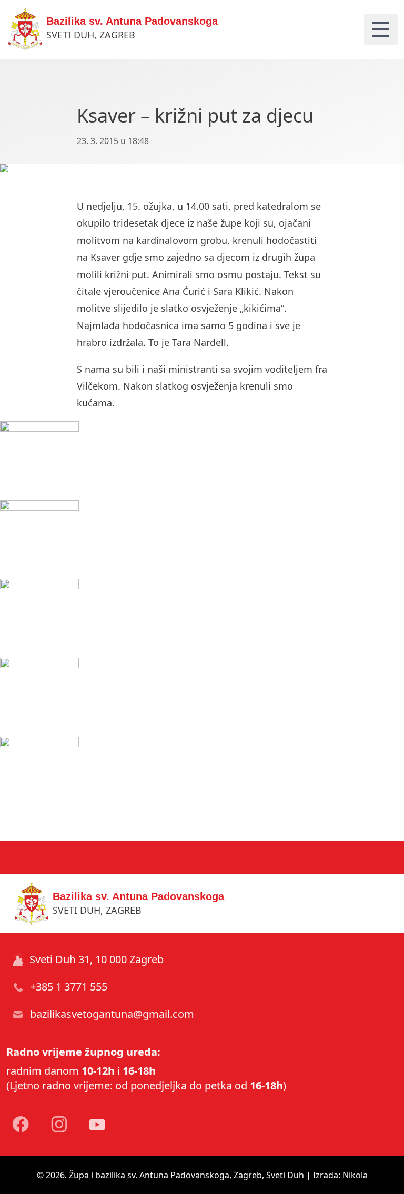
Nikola (355, 1175)
